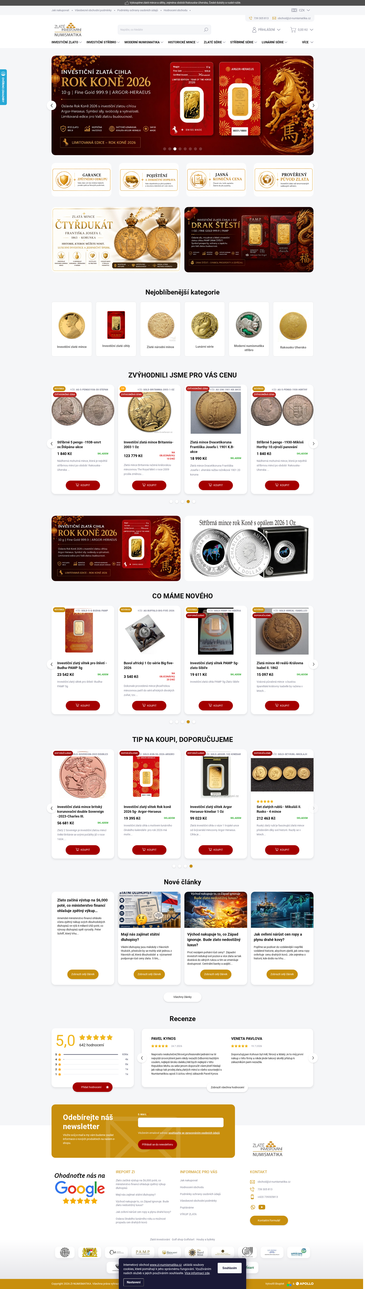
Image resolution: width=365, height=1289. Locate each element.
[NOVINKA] (282, 633)
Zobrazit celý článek (82, 974)
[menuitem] (67, 42)
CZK (302, 10)
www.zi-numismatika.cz (166, 1265)
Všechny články (182, 996)
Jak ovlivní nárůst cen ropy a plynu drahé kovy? (143, 1211)
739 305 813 (265, 1189)
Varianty (81, 849)
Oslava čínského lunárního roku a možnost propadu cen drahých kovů (141, 1220)
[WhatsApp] (253, 1206)
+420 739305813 (268, 1196)
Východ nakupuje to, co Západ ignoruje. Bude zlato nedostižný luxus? (142, 1203)
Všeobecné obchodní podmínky (93, 10)
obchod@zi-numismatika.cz (274, 1181)
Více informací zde (197, 1273)
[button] (58, 105)
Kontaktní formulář (269, 1220)
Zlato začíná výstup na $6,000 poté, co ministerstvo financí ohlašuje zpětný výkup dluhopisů (141, 1184)
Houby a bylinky (205, 1239)
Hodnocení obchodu (175, 10)
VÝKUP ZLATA (188, 1214)
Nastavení (133, 1282)
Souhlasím (229, 1268)
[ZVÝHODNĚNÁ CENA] (83, 412)
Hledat (206, 29)
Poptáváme (187, 1207)
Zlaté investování (160, 1239)
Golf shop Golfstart (183, 1239)
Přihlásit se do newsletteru (157, 1144)
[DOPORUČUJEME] (149, 776)
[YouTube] (262, 1206)
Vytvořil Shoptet (274, 1283)
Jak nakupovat (60, 10)
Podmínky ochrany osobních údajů (137, 10)
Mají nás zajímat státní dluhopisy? (136, 1194)
